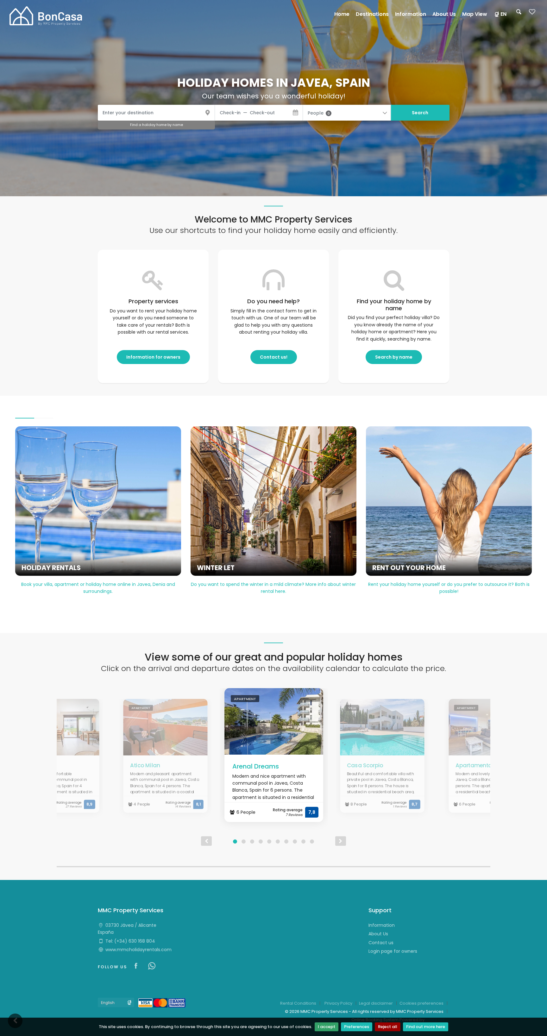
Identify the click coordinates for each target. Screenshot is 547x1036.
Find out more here (425, 1027)
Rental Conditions (298, 1003)
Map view (474, 14)
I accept (326, 1027)
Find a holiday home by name (156, 124)
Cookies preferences (421, 1003)
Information (381, 925)
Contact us (380, 942)
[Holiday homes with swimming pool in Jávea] (45, 15)
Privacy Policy (338, 1003)
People (319, 113)
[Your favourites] (532, 13)
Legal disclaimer (376, 1003)
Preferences (356, 1027)
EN (503, 14)
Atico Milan (145, 765)
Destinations (372, 14)
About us (444, 14)
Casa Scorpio (365, 765)
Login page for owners (392, 951)
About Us (378, 934)
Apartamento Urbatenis (487, 765)
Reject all (387, 1027)
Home (341, 14)
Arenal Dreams (255, 766)
